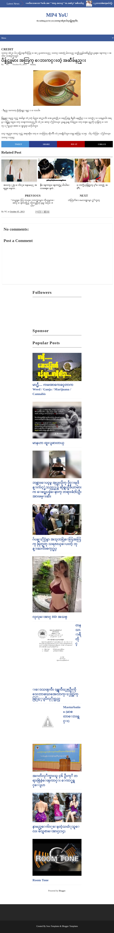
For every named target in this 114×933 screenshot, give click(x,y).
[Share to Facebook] (45, 211)
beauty (33, 64)
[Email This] (36, 211)
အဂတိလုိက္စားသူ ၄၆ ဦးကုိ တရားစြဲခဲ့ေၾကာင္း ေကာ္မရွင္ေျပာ (55, 780)
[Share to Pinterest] (48, 211)
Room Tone (41, 880)
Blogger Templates (70, 926)
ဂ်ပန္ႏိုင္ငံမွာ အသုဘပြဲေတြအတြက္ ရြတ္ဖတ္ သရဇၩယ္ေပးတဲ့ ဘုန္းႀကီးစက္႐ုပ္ (57, 543)
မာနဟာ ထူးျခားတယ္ (48, 443)
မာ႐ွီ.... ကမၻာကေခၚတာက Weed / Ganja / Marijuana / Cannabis (53, 389)
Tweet (18, 144)
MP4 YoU (57, 15)
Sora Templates (52, 926)
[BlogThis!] (39, 211)
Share (46, 144)
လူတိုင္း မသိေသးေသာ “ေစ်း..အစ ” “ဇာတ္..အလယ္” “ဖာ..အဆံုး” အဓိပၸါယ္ (40, 3)
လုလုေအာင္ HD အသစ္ (50, 617)
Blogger (62, 891)
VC (7, 64)
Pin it (74, 144)
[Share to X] (42, 211)
